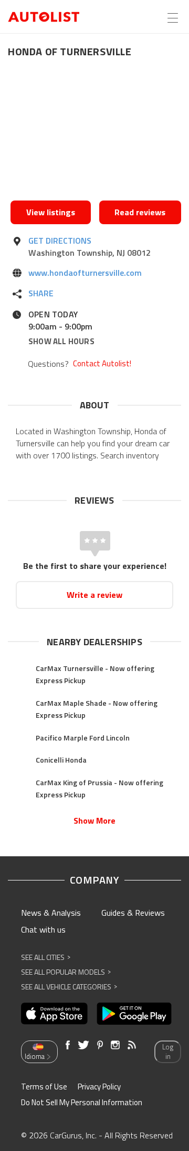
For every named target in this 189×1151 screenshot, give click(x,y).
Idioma (35, 1056)
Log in (167, 1052)
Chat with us (43, 929)
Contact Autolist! (102, 363)
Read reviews (139, 212)
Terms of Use (44, 1086)
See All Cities (45, 957)
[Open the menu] (172, 18)
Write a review (94, 594)
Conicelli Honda (61, 759)
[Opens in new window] (95, 132)
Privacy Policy (99, 1086)
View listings (50, 212)
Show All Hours (61, 341)
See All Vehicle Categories (69, 986)
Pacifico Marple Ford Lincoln (83, 737)
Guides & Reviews (133, 912)
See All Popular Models (66, 971)
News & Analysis (51, 912)
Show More (95, 820)
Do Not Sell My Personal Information (81, 1102)
